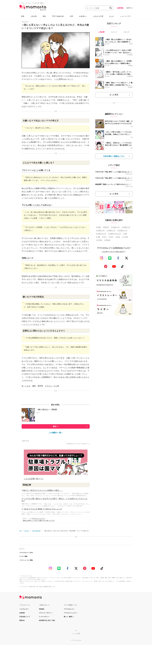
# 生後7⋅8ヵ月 (101, 234)
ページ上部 (76, 633)
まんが (111, 16)
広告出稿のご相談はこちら (114, 156)
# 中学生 (99, 240)
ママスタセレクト (69, 609)
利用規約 (41, 609)
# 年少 (104, 237)
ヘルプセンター (24, 609)
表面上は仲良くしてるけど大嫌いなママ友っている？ (39, 520)
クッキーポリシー (44, 616)
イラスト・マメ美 (52, 386)
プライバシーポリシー (45, 612)
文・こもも (26, 386)
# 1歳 (125, 234)
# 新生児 (106, 227)
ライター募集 (23, 556)
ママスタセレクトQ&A (26, 552)
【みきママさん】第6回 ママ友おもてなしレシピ (42, 509)
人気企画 (33, 16)
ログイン (129, 8)
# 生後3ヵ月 (100, 230)
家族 (44, 16)
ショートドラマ (125, 16)
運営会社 (22, 620)
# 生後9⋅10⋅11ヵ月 (114, 234)
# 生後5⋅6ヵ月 (122, 230)
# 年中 (111, 237)
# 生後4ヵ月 (111, 230)
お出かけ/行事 (98, 16)
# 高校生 (107, 240)
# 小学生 (125, 237)
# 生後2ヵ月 (126, 227)
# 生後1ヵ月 (115, 227)
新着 (22, 16)
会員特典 (22, 612)
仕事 (71, 16)
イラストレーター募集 (26, 560)
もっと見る (113, 95)
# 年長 (118, 237)
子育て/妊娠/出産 (58, 16)
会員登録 (120, 8)
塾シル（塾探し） (69, 616)
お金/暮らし (83, 16)
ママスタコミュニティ (38, 518)
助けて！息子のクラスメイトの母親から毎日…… (43, 490)
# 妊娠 (98, 227)
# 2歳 (98, 237)
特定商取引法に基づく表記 (47, 620)
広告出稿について (24, 616)
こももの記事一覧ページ (33, 479)
